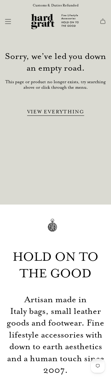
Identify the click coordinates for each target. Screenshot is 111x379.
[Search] (17, 21)
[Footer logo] (55, 229)
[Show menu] (8, 21)
